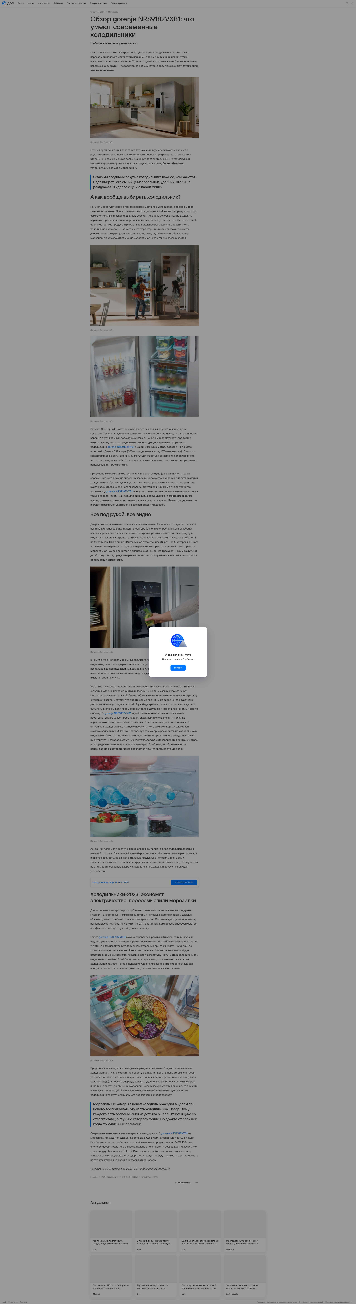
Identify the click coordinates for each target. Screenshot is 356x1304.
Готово (178, 668)
